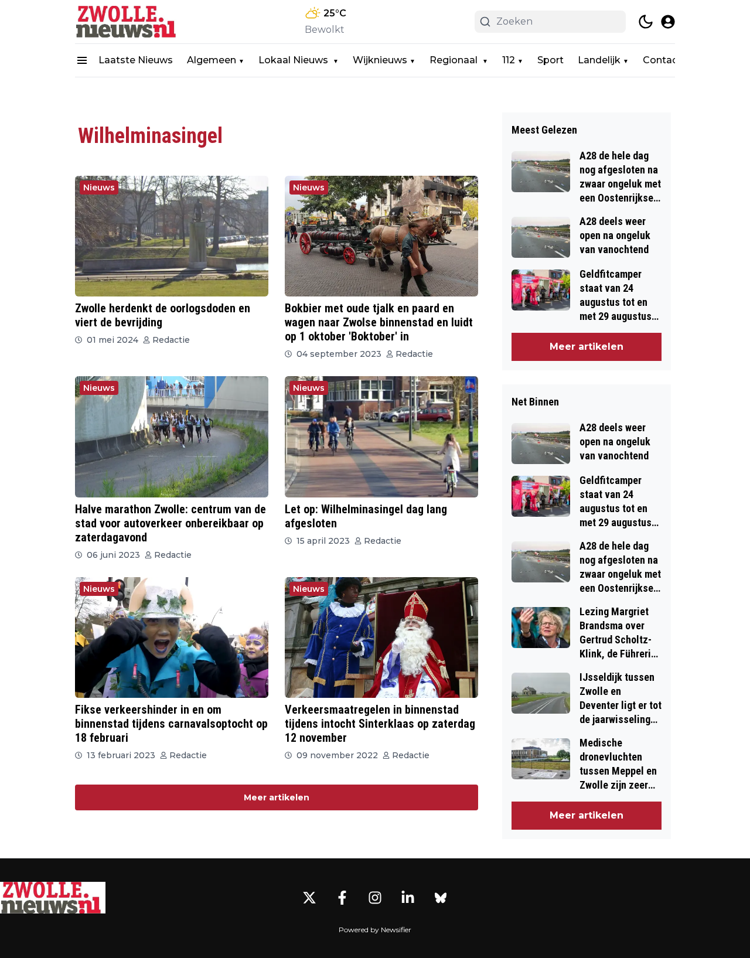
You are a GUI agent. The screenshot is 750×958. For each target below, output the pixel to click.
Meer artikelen (276, 797)
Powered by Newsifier (375, 929)
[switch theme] (646, 21)
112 (508, 60)
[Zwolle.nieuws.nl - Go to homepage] (52, 897)
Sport (550, 60)
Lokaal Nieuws (294, 60)
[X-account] (309, 898)
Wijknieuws (380, 60)
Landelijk (599, 60)
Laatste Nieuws (135, 60)
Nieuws (99, 187)
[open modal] (668, 22)
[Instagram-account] (375, 898)
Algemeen (211, 60)
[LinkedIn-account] (408, 898)
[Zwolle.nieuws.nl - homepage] (127, 21)
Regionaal (454, 60)
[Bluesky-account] (441, 898)
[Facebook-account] (342, 898)
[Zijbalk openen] (82, 60)
